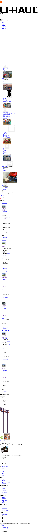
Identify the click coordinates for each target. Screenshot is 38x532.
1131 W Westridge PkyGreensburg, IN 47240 (4, 246)
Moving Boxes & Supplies (5, 489)
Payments (3, 473)
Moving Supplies (2, 440)
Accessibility (3, 475)
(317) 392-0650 (5, 338)
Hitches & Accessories (10, 166)
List (3, 196)
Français (3, 467)
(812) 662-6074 (5, 247)
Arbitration (3, 525)
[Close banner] (0, 0)
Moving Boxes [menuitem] (5, 132)
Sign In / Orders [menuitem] (3, 25)
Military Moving (4, 498)
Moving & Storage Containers (6, 482)
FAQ (2, 474)
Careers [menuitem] (3, 22)
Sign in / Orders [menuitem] (4, 26)
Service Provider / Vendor (5, 510)
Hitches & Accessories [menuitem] (6, 82)
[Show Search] (2, 19)
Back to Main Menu (6, 67)
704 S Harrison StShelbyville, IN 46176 (4, 368)
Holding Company (5, 497)
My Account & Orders (4, 472)
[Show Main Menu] (1, 6)
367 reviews (8, 217)
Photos (4, 208)
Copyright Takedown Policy (5, 527)
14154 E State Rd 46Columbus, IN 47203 (4, 278)
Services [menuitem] (4, 151)
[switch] (19, 197)
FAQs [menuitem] (4, 70)
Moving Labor (7, 148)
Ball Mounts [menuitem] (4, 168)
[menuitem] (9, 113)
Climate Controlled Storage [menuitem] (6, 114)
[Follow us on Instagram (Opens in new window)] (2, 517)
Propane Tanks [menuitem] (5, 189)
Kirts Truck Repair (5, 271)
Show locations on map (3, 195)
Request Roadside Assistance (4, 466)
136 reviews (8, 341)
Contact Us (3, 471)
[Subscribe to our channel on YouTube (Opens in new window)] (2, 521)
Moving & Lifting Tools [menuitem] (6, 135)
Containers (5, 402)
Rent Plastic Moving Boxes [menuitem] (6, 137)
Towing (3, 78)
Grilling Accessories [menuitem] (5, 187)
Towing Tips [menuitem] (4, 81)
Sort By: (1, 200)
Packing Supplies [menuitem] (5, 133)
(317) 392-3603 (5, 370)
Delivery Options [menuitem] (5, 99)
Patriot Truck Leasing (4, 492)
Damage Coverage (4, 490)
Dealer (2, 507)
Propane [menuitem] (3, 185)
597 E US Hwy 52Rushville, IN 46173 (4, 306)
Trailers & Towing (5, 236)
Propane (5, 185)
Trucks (4, 399)
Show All (3, 221)
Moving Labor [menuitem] (3, 148)
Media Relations (4, 501)
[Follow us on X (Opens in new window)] (2, 520)
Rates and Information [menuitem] (5, 98)
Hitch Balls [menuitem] (4, 170)
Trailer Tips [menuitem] (4, 69)
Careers (3, 499)
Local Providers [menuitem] (5, 150)
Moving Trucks (5, 237)
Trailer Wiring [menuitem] (5, 171)
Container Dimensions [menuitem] (5, 102)
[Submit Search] (7, 20)
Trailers (4, 401)
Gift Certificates (3, 493)
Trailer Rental (3, 480)
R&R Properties (4, 203)
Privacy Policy (3, 526)
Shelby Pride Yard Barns (5, 330)
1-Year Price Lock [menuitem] (5, 112)
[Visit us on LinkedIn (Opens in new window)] (2, 519)
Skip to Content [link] (2, 5)
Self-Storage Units (4, 483)
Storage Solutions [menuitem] (5, 136)
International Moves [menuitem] (5, 100)
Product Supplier (4, 509)
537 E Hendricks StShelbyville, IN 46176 (4, 337)
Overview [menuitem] (4, 149)
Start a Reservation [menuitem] (5, 68)
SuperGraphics (3, 502)
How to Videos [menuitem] (5, 80)
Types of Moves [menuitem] (5, 152)
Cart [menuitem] (3, 24)
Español (3, 468)
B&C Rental (4, 240)
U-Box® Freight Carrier (4, 508)
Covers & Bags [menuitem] (5, 134)
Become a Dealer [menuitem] (4, 28)
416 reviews (8, 250)
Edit (0, 194)
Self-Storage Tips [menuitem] (5, 118)
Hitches (4, 403)
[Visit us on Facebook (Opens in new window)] (2, 516)
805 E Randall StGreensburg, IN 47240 (4, 210)
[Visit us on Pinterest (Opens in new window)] (2, 518)
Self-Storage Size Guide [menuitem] (6, 115)
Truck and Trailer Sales (6, 400)
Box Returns (4, 404)
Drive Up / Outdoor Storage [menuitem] (6, 116)
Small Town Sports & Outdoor (6, 300)
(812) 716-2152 (5, 211)
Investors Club (4, 500)
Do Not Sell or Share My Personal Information (7, 528)
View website (4, 244)
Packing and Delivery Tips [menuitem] (7, 101)
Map (3, 197)
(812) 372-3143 (5, 279)
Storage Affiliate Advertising (5, 514)
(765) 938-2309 (5, 308)
